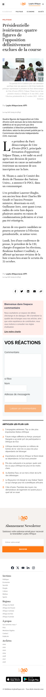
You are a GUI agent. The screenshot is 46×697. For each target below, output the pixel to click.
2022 (4, 644)
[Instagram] (33, 567)
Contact (5, 633)
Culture (5, 591)
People (5, 588)
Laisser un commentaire (23, 408)
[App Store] (13, 679)
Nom (7, 383)
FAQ (4, 628)
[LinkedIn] (28, 567)
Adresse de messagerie (17, 394)
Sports (5, 597)
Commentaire (11, 352)
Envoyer (23, 549)
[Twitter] (17, 567)
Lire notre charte (12, 331)
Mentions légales (9, 630)
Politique (19, 12)
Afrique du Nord (8, 605)
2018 (4, 656)
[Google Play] (31, 679)
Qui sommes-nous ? (10, 625)
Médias (5, 594)
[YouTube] (23, 567)
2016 (4, 662)
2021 (4, 647)
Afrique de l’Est (8, 614)
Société (41, 12)
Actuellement (7, 12)
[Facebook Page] (12, 567)
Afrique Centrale (8, 611)
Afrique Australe (8, 617)
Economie (30, 12)
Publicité (6, 636)
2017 (4, 659)
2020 (4, 650)
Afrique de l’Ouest (9, 608)
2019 (4, 653)
